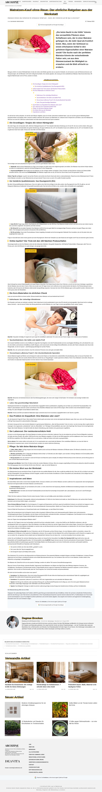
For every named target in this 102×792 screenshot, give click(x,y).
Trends (70, 1)
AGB (30, 744)
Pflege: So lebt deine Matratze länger (42, 108)
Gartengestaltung (55, 1)
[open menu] (95, 2)
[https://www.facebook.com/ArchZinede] (81, 751)
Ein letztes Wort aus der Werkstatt (42, 110)
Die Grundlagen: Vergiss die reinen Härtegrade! (45, 84)
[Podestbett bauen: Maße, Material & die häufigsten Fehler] (82, 672)
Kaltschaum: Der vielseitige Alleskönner (47, 95)
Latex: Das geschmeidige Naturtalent (46, 102)
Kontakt (31, 764)
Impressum (32, 749)
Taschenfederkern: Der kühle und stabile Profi (49, 97)
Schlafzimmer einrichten (86, 643)
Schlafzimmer (18, 5)
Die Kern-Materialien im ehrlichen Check (43, 90)
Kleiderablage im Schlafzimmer (29, 643)
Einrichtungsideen (89, 1)
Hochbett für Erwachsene (12, 643)
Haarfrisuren (26, 1)
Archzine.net (13, 746)
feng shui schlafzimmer (72, 643)
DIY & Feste (51, 621)
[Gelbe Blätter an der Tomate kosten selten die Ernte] (60, 710)
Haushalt (36, 1)
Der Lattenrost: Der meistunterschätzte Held (44, 106)
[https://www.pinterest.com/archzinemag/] (86, 751)
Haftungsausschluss (35, 769)
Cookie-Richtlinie (34, 767)
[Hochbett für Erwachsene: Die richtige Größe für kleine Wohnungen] (19, 672)
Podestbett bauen (44, 643)
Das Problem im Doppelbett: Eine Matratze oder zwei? (47, 104)
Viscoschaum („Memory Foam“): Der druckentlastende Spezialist (54, 100)
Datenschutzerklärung (36, 759)
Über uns (31, 747)
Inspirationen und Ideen (39, 112)
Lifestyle (18, 1)
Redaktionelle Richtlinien (37, 757)
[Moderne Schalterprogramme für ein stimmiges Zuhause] (12, 710)
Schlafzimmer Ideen (11, 646)
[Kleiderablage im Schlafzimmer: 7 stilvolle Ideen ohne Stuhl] (51, 672)
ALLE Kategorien (34, 752)
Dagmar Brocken (17, 21)
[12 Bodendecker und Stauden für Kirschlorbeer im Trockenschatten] (12, 728)
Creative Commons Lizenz (36, 754)
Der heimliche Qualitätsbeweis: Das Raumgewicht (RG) (49, 86)
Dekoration (44, 1)
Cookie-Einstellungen (36, 772)
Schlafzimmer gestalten (24, 646)
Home (6, 5)
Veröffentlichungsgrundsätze (38, 762)
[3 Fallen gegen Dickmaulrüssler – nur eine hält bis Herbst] (60, 728)
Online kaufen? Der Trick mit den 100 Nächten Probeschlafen (49, 88)
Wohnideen (78, 1)
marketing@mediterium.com (15, 767)
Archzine (12, 2)
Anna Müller (11, 689)
